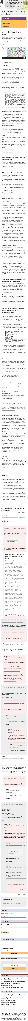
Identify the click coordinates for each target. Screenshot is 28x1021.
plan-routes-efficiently (19, 205)
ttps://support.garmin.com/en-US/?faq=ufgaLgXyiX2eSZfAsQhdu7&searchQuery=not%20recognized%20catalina (13, 409)
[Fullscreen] (24, 58)
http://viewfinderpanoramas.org (14, 77)
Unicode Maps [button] (6, 23)
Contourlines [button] (6, 26)
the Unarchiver (15, 152)
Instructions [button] (6, 18)
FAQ (12, 192)
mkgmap (17, 68)
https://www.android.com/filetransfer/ (10, 400)
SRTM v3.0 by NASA (9, 104)
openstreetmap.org (8, 69)
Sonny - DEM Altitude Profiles (18, 93)
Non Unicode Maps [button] (7, 21)
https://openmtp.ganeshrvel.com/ (9, 404)
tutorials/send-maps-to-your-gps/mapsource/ (12, 184)
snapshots (4, 74)
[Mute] (22, 58)
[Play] (4, 58)
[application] (14, 52)
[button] (14, 52)
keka (10, 152)
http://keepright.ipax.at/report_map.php (11, 221)
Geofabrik (9, 73)
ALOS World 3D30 (9, 97)
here (12, 180)
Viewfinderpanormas (9, 101)
